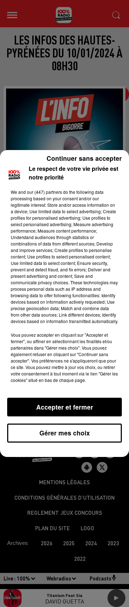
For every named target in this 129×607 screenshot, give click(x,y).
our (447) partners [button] (44, 192)
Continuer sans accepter (84, 158)
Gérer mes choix (64, 432)
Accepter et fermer (64, 406)
